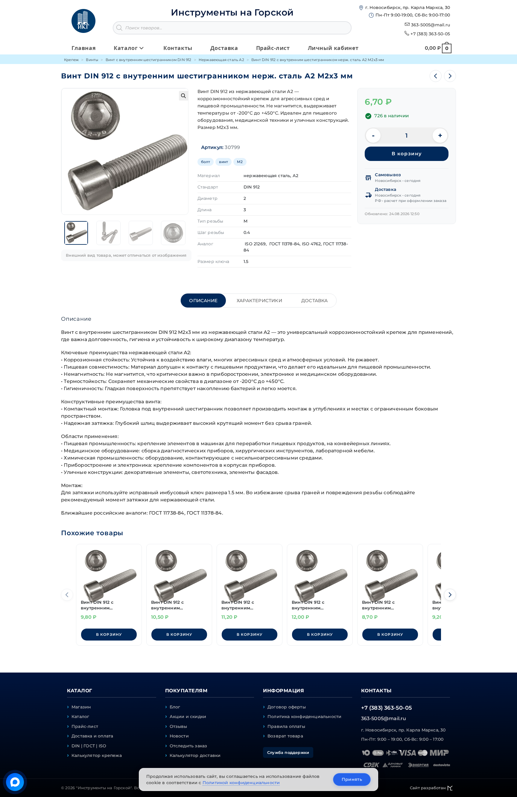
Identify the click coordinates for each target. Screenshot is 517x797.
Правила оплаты (286, 726)
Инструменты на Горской (232, 12)
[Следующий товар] (450, 76)
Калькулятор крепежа (97, 755)
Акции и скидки (188, 716)
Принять (352, 779)
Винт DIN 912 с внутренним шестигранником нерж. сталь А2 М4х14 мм (108, 605)
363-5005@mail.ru (430, 25)
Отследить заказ (188, 746)
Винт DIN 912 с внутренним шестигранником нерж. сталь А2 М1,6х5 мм (319, 605)
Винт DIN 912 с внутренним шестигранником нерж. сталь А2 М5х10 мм (178, 605)
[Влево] (67, 595)
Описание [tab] (203, 300)
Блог (175, 707)
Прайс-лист (85, 726)
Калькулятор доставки (195, 755)
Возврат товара (285, 736)
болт (205, 161)
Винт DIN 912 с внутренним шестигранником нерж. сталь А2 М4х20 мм (248, 605)
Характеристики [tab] (259, 300)
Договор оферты (286, 707)
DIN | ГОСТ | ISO (89, 746)
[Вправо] (450, 595)
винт (223, 161)
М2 (240, 161)
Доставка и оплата (92, 736)
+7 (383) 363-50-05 (430, 33)
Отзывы (178, 726)
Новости (179, 736)
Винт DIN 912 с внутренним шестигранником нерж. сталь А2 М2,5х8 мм (389, 605)
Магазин (81, 707)
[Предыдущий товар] (436, 76)
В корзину (407, 153)
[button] (183, 96)
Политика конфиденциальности (304, 716)
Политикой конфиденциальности (241, 782)
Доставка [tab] (314, 300)
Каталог (80, 716)
